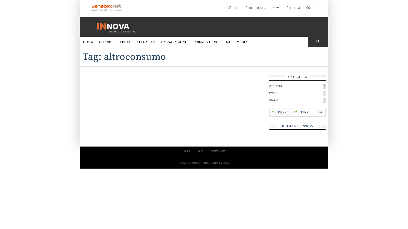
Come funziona (256, 8)
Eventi (124, 42)
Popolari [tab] (282, 112)
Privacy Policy (217, 150)
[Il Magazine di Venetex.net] (118, 26)
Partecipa (293, 8)
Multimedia (237, 42)
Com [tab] (319, 112)
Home (88, 42)
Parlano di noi (206, 42)
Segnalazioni (173, 42)
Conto (310, 8)
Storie (105, 42)
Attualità (145, 42)
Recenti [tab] (305, 112)
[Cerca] (318, 41)
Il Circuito (233, 8)
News (276, 8)
